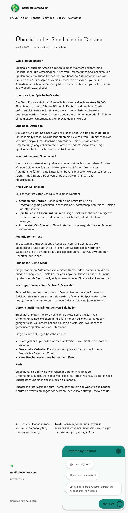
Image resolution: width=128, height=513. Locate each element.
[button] (118, 451)
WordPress (30, 501)
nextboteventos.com (35, 7)
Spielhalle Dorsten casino (66, 102)
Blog (63, 47)
